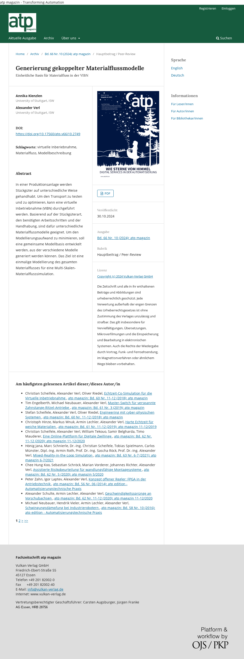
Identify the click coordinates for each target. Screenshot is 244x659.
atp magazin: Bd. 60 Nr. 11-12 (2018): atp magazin (108, 398)
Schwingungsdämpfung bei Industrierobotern (62, 507)
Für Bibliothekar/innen (187, 118)
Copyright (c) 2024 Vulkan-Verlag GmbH (125, 276)
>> (26, 520)
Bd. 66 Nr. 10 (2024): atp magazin (68, 54)
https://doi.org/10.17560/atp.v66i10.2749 (48, 134)
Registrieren (207, 8)
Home (20, 54)
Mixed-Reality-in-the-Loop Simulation (63, 455)
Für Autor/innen (182, 111)
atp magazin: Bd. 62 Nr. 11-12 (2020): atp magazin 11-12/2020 (103, 498)
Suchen (225, 38)
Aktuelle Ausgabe (22, 38)
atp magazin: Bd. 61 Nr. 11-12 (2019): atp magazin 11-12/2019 (107, 426)
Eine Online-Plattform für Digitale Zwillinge (77, 436)
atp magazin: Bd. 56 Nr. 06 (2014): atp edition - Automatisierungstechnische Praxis (76, 486)
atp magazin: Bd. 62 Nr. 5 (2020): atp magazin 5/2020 (87, 472)
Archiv (49, 38)
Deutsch (177, 75)
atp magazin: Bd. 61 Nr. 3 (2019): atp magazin (108, 407)
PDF (107, 193)
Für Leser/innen (182, 104)
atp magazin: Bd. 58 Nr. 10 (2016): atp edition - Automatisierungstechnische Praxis (90, 510)
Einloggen (228, 8)
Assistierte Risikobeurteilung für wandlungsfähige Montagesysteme (87, 469)
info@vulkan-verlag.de (45, 589)
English (177, 68)
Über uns (69, 38)
